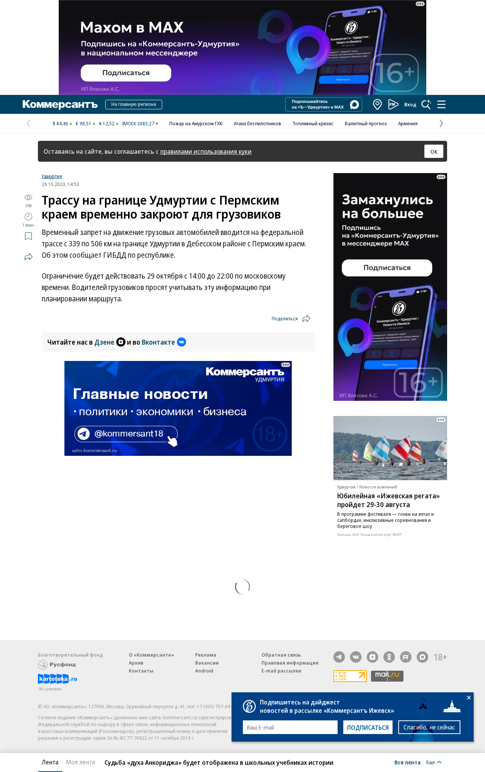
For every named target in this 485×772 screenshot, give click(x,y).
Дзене (104, 342)
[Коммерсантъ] (60, 104)
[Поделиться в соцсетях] (28, 256)
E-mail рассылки (281, 670)
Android (204, 670)
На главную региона (133, 104)
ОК (434, 151)
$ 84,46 (60, 123)
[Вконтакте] (355, 657)
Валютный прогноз (366, 123)
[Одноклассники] (389, 657)
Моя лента (80, 762)
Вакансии (207, 662)
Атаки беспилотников (257, 123)
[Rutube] (405, 657)
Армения (408, 123)
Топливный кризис (313, 123)
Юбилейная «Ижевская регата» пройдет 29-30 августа (388, 500)
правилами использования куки (206, 151)
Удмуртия (52, 176)
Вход (410, 104)
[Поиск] (426, 104)
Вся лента (407, 762)
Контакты (141, 670)
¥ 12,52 (106, 123)
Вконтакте (158, 342)
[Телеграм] (339, 657)
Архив (136, 662)
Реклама (205, 654)
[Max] (422, 657)
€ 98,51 (83, 123)
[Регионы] (377, 104)
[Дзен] (372, 657)
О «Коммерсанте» (151, 654)
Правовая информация (290, 662)
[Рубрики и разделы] (441, 104)
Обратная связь (281, 654)
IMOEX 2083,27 (138, 123)
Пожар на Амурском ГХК (195, 123)
